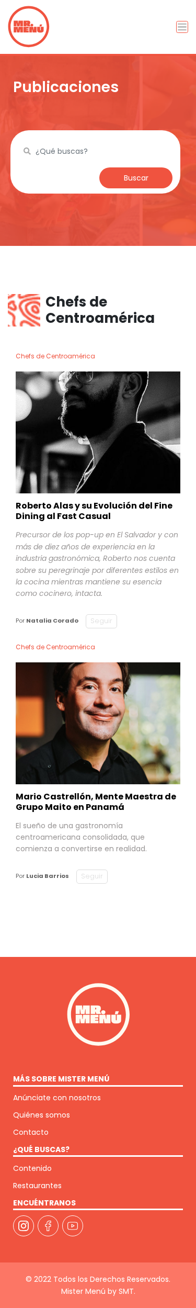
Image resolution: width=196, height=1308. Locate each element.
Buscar (136, 178)
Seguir (101, 620)
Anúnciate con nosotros (57, 1097)
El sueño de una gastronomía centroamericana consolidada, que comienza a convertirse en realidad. (81, 837)
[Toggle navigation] (182, 27)
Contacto (31, 1132)
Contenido (32, 1168)
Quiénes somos (41, 1115)
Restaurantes (37, 1185)
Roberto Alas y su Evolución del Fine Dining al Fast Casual (94, 511)
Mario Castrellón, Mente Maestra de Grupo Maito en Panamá (96, 802)
